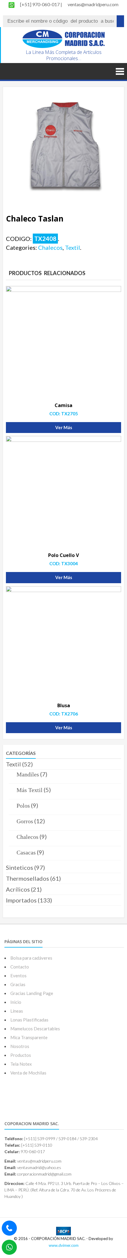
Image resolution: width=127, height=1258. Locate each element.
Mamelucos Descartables (35, 1028)
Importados (21, 900)
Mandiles (28, 774)
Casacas (26, 852)
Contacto (19, 966)
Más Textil (30, 790)
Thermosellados (27, 878)
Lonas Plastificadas (29, 1019)
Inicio (15, 1002)
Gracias (17, 984)
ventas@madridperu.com (93, 4)
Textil (72, 247)
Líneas (16, 1011)
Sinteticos (19, 867)
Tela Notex (21, 1064)
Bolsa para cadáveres (31, 958)
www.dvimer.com (64, 1245)
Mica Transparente (29, 1037)
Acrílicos (18, 889)
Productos (20, 1055)
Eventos (18, 975)
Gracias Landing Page (31, 993)
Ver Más (63, 427)
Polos (23, 805)
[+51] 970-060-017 (40, 4)
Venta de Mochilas (28, 1072)
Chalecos (50, 247)
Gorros (25, 821)
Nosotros (19, 1046)
